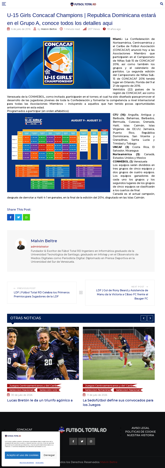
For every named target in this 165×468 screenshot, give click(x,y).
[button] (143, 318)
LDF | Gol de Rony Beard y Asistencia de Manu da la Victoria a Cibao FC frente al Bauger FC (122, 294)
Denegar (49, 455)
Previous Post (26, 288)
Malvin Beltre (49, 29)
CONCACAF (24, 429)
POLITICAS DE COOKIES (27, 462)
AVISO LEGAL (40, 462)
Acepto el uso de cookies (23, 455)
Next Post (137, 286)
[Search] (161, 4)
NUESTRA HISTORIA (140, 435)
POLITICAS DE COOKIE (140, 431)
